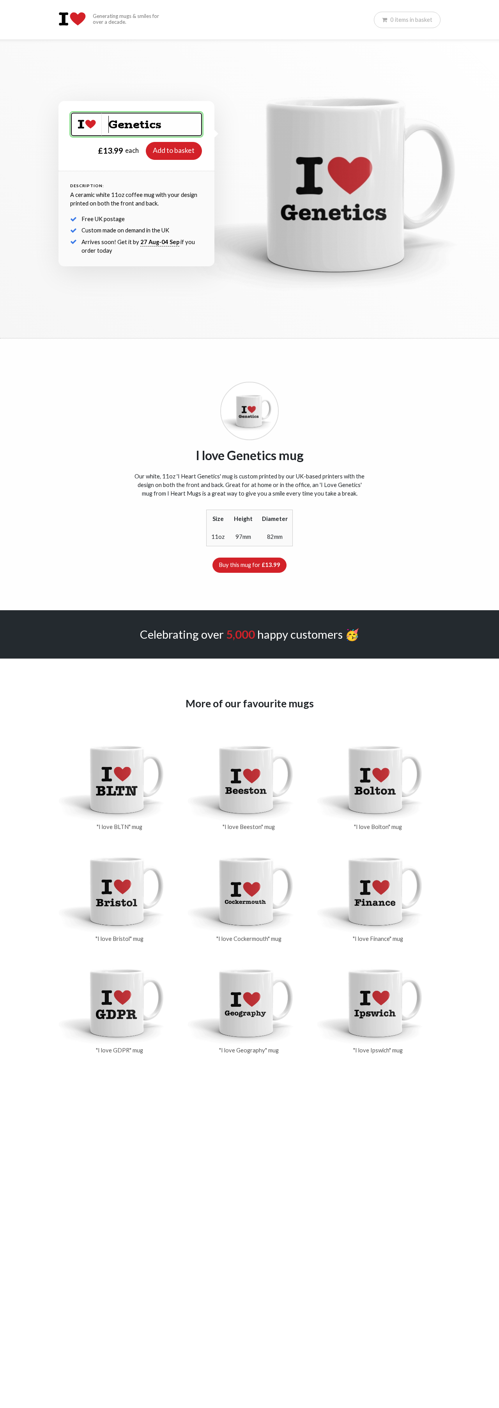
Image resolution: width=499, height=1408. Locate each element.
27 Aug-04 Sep (159, 242)
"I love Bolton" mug (378, 827)
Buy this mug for (249, 564)
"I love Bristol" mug (119, 938)
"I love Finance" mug (378, 938)
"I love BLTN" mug (119, 827)
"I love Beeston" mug (249, 827)
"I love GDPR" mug (119, 1050)
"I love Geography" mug (249, 1050)
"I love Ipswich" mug (378, 1050)
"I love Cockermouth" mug (248, 938)
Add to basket (174, 150)
